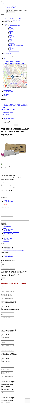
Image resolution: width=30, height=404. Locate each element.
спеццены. (13, 192)
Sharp (18, 105)
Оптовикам (6, 94)
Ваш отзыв (3, 215)
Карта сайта (6, 241)
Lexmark (22, 105)
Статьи (5, 95)
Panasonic (5, 105)
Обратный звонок (11, 11)
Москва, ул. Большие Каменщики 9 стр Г (13, 250)
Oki (13, 105)
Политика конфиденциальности (11, 232)
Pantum (10, 105)
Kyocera (19, 104)
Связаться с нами (7, 238)
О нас (4, 228)
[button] (7, 53)
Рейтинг (3, 212)
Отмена (2, 306)
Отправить (3, 222)
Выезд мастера (7, 90)
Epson (15, 105)
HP (4, 104)
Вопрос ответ (6, 230)
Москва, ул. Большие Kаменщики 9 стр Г (13, 63)
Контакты (5, 96)
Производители (7, 257)
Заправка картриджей (6, 101)
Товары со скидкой (8, 256)
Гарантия (5, 92)
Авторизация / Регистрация (13, 61)
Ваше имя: (3, 210)
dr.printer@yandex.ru (8, 248)
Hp (4, 112)
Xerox (25, 104)
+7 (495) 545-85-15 (11, 6)
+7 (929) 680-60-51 (11, 7)
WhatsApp (6, 20)
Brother (15, 104)
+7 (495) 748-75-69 (11, 5)
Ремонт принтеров (5, 114)
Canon (6, 104)
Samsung (11, 104)
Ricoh (22, 104)
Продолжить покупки (5, 268)
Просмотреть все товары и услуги (7, 169)
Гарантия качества (8, 202)
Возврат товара (7, 239)
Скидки (5, 204)
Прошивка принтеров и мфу (8, 109)
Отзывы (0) (6, 200)
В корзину (3, 197)
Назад (2, 264)
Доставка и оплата (8, 91)
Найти (16, 125)
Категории (6, 24)
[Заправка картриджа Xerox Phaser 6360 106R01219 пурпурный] (13, 162)
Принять (3, 278)
